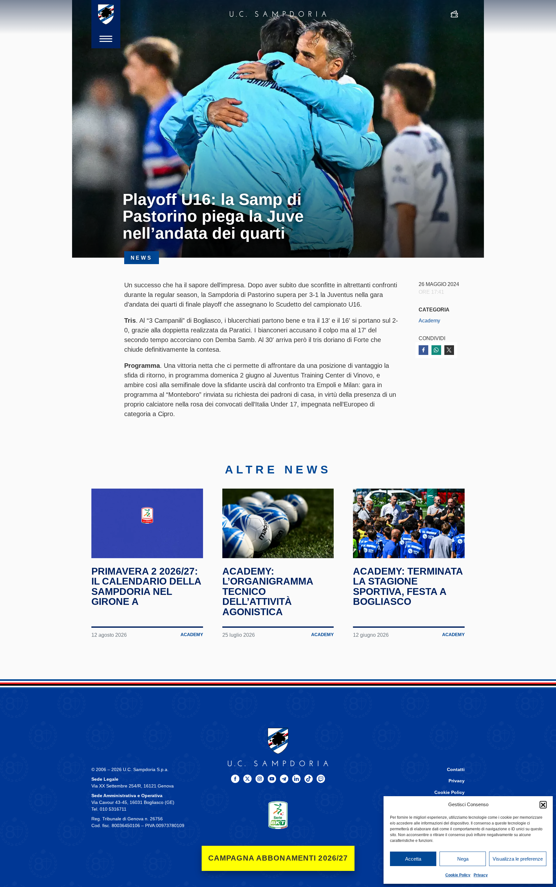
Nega (462, 859)
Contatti (456, 769)
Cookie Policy (457, 875)
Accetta (413, 859)
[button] (543, 804)
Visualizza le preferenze (518, 859)
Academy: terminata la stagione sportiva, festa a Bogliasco (408, 586)
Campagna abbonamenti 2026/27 (278, 858)
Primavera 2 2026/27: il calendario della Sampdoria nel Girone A (146, 586)
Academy (429, 320)
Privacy (481, 875)
